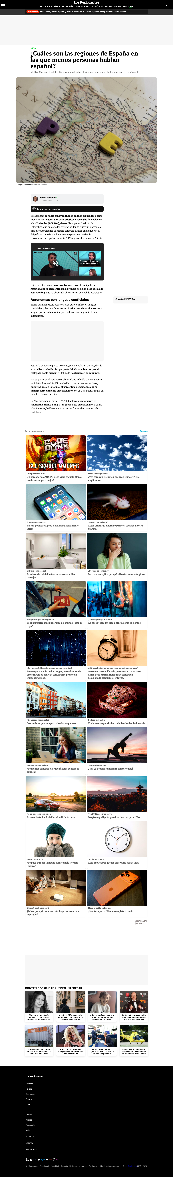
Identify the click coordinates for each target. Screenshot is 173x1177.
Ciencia (79, 6)
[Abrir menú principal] (3, 4)
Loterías (29, 1143)
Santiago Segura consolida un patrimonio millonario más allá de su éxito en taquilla (134, 1017)
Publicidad (55, 1166)
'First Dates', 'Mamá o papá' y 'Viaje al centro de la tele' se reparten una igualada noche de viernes (77, 12)
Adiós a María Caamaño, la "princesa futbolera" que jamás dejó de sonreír (102, 1017)
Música (99, 6)
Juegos (108, 6)
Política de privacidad (78, 1166)
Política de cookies (96, 1166)
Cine (86, 6)
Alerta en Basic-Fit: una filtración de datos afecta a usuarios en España (39, 1051)
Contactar (64, 1166)
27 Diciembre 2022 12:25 (49, 200)
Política (55, 6)
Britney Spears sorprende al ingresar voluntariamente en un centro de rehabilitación (70, 1051)
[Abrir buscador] (165, 4)
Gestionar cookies (112, 1166)
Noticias (45, 6)
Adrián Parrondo (48, 197)
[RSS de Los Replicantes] (27, 1160)
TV (92, 6)
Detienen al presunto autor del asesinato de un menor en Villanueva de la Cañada (134, 1051)
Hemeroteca (31, 1149)
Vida (130, 6)
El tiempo (30, 1136)
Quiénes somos (32, 1166)
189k (34, 1160)
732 (57, 1160)
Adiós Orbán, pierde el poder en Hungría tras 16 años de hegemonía (102, 1051)
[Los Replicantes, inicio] (86, 2)
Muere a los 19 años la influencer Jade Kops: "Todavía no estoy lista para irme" (39, 1017)
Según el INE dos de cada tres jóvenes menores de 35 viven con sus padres (70, 1017)
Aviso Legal (44, 1166)
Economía (67, 6)
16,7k (42, 1160)
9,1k (50, 1160)
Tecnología (120, 6)
